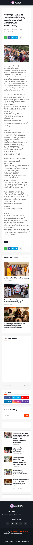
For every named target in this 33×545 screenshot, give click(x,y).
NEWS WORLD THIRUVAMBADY (19, 532)
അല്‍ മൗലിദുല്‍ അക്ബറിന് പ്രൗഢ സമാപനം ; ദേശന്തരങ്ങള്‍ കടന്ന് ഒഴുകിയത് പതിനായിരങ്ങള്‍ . (21, 483)
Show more (26, 257)
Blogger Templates (19, 537)
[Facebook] (9, 37)
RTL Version (25, 542)
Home (5, 11)
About (11, 542)
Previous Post (7, 386)
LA (9, 11)
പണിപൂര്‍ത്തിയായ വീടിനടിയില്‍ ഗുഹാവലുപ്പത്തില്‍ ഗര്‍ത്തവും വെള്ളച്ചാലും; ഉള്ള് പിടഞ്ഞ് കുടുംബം (20, 460)
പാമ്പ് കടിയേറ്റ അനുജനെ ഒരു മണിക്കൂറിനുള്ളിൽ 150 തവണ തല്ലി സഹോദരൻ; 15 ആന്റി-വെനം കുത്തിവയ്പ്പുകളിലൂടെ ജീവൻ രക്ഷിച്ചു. (21, 437)
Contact (17, 542)
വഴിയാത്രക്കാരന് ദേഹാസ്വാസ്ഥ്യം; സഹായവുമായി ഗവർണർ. (21, 472)
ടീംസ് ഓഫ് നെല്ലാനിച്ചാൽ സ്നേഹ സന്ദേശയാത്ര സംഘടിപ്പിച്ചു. (14, 301)
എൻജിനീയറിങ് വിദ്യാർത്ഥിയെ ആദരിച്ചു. (16, 278)
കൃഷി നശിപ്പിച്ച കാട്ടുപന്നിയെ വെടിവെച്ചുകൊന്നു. (19, 449)
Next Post (27, 386)
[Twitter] (13, 37)
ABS (21, 538)
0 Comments (9, 31)
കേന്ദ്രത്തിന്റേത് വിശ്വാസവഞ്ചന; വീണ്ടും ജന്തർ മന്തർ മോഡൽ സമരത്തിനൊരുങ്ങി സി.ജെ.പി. (14, 325)
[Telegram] (16, 37)
